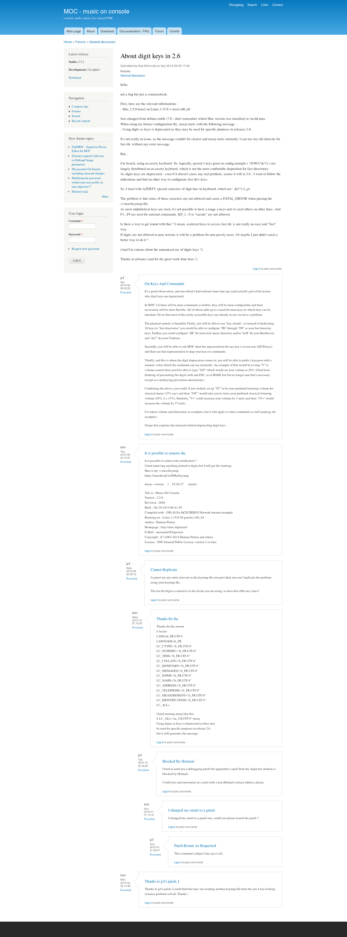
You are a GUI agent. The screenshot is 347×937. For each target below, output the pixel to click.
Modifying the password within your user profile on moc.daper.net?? (87, 182)
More (105, 196)
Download (107, 31)
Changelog (236, 4)
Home (68, 41)
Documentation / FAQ (134, 31)
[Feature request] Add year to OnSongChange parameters (88, 160)
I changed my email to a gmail (191, 810)
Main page (74, 31)
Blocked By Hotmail (178, 761)
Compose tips (80, 106)
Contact (277, 4)
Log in (256, 268)
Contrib (174, 31)
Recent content (81, 121)
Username (76, 221)
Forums (80, 41)
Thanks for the (167, 618)
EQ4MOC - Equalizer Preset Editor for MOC (89, 149)
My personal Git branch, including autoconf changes (88, 171)
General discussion (102, 41)
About (91, 31)
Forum (159, 31)
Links (264, 4)
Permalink (125, 292)
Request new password (85, 249)
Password (76, 234)
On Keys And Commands (164, 283)
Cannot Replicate (164, 569)
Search (252, 4)
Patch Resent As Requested (195, 845)
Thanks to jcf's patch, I (162, 881)
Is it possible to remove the (165, 453)
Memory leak (80, 192)
